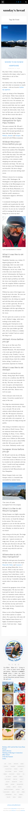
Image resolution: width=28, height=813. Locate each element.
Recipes (20, 786)
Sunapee (18, 135)
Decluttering (8, 771)
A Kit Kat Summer (7, 756)
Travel (5, 27)
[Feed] (9, 664)
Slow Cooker (6, 792)
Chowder (6, 766)
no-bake (12, 784)
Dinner (5, 774)
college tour (8, 768)
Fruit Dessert (8, 779)
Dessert (21, 771)
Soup (18, 792)
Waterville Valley (7, 565)
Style (15, 794)
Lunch (20, 781)
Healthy (21, 779)
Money (6, 784)
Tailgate (8, 797)
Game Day (15, 779)
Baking (22, 763)
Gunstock (19, 565)
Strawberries (8, 794)
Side (23, 789)
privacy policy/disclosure (14, 805)
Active (9, 763)
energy (18, 774)
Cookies (16, 768)
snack (13, 792)
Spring (23, 792)
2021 (5, 763)
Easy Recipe (11, 774)
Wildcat (4, 135)
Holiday (7, 781)
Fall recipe (8, 776)
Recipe (14, 786)
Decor (15, 771)
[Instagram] (20, 2)
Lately (4, 758)
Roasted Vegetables (8, 789)
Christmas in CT (21, 766)
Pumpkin (8, 786)
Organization (20, 784)
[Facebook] (16, 2)
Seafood (18, 789)
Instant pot (14, 781)
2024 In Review (6, 751)
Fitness (20, 776)
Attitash (10, 135)
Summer (21, 794)
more (9, 679)
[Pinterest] (18, 2)
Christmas (12, 766)
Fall (24, 774)
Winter (19, 797)
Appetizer (16, 763)
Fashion (15, 776)
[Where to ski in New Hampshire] (14, 41)
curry (21, 768)
